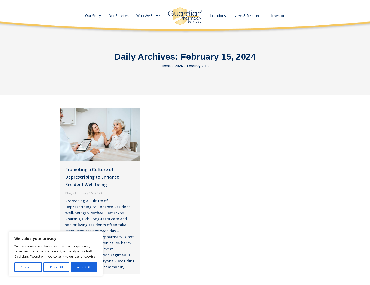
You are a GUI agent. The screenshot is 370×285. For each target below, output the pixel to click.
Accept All (84, 267)
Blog (68, 193)
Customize (28, 267)
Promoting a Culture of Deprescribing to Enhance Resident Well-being (92, 177)
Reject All (56, 267)
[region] (56, 253)
